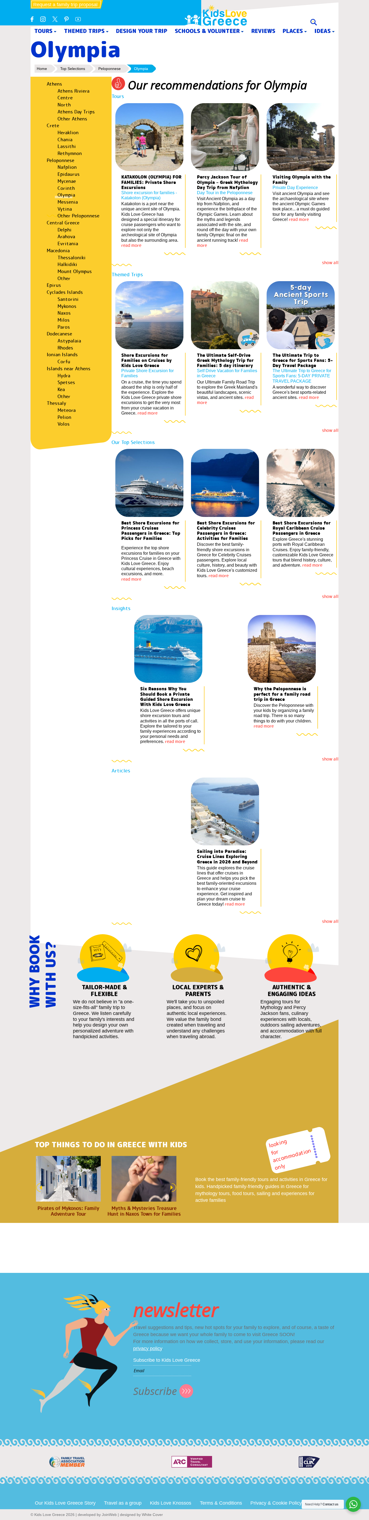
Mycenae (67, 181)
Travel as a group (123, 1503)
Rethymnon (70, 153)
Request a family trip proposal (65, 4)
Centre (65, 98)
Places (293, 31)
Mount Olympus (75, 271)
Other (64, 278)
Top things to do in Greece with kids (111, 1144)
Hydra (64, 375)
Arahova (66, 236)
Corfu (64, 361)
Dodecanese (59, 334)
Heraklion (68, 132)
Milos (64, 320)
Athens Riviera (73, 91)
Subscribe (155, 1391)
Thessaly (56, 403)
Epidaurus (69, 174)
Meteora (67, 410)
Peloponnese (60, 160)
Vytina (65, 209)
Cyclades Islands (65, 292)
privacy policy (147, 1348)
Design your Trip (141, 31)
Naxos (64, 313)
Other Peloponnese (78, 216)
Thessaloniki (72, 257)
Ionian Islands (62, 354)
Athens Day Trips (76, 112)
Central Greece (63, 223)
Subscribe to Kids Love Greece (166, 1360)
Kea (61, 389)
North (64, 105)
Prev (37, 1187)
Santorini (68, 299)
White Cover (152, 1514)
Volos (64, 424)
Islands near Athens (68, 368)
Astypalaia (69, 341)
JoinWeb (109, 1514)
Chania (65, 139)
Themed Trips (84, 31)
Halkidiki (67, 264)
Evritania (68, 243)
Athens (54, 84)
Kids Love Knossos (170, 1503)
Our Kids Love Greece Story (65, 1503)
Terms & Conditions (221, 1503)
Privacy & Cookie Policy (276, 1503)
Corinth (66, 188)
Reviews (263, 31)
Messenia (68, 202)
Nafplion (67, 167)
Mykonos (67, 306)
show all (330, 263)
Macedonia (58, 250)
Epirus (54, 285)
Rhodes (65, 348)
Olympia (66, 195)
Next (174, 1187)
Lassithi (67, 146)
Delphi (65, 230)
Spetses (66, 382)
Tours (43, 31)
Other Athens (72, 119)
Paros (64, 327)
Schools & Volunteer (207, 31)
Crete (53, 125)
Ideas (322, 31)
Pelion (64, 417)
